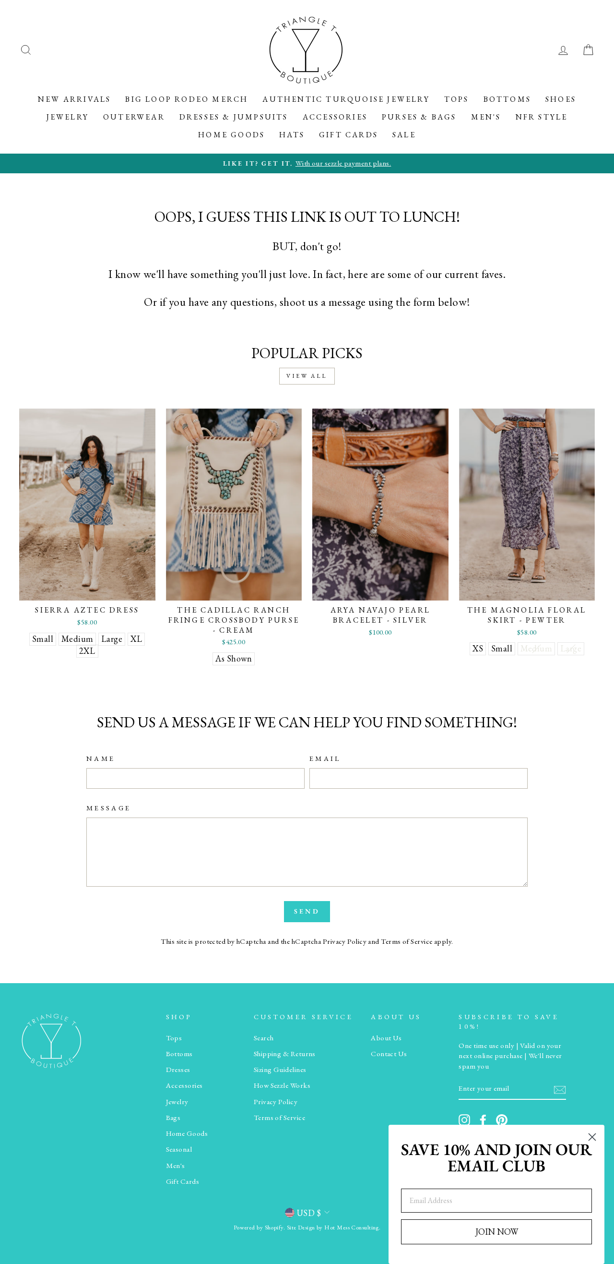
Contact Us (389, 1054)
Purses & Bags (419, 117)
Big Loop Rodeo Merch (186, 99)
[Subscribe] (560, 1089)
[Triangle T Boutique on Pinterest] (502, 1120)
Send (307, 911)
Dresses (178, 1069)
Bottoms (507, 99)
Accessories (335, 117)
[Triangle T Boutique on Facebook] (483, 1120)
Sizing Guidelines (280, 1069)
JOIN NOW (496, 1231)
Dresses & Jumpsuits (233, 117)
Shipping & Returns (285, 1054)
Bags (173, 1117)
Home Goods (231, 135)
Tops (456, 99)
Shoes (560, 99)
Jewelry (68, 117)
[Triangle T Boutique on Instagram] (464, 1120)
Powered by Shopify (258, 1227)
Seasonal (179, 1149)
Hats (292, 135)
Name (100, 758)
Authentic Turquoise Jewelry (345, 99)
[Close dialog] (592, 1137)
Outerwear (134, 117)
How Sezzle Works (282, 1085)
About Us (386, 1038)
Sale (404, 135)
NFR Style (542, 117)
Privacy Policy (344, 941)
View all (307, 376)
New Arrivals (74, 99)
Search (264, 1038)
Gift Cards (348, 135)
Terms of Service (406, 941)
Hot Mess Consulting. (352, 1227)
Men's (486, 117)
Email (325, 758)
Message (108, 807)
